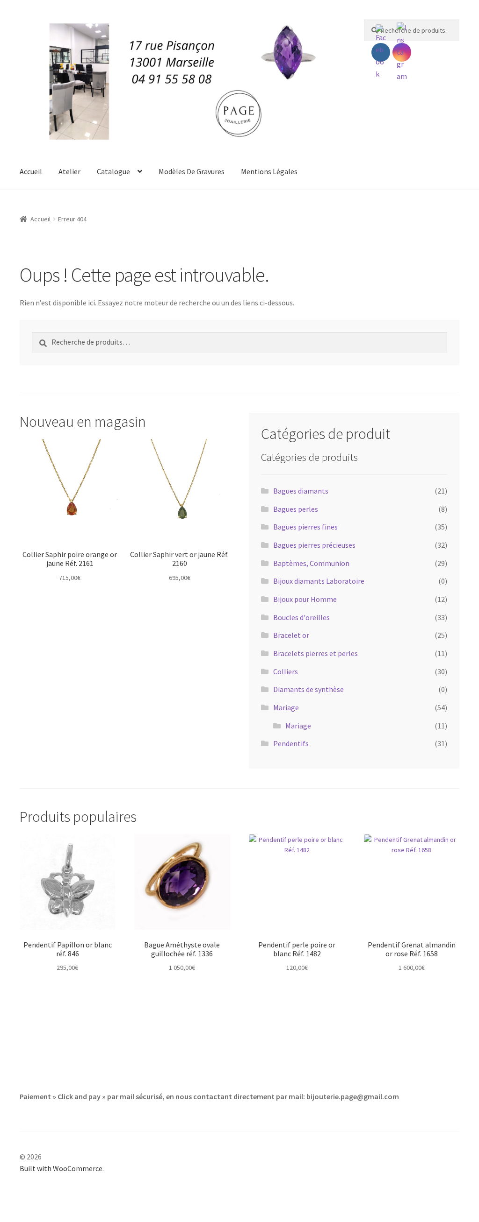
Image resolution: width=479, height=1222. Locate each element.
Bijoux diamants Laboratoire (318, 581)
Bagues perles (295, 509)
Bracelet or (291, 635)
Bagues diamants (300, 490)
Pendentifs (291, 743)
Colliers (285, 671)
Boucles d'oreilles (301, 617)
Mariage (286, 707)
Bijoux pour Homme (305, 599)
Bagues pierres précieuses (314, 545)
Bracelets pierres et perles (315, 653)
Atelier (69, 171)
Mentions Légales (269, 171)
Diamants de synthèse (308, 689)
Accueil (31, 171)
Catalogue (113, 171)
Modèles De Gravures (192, 171)
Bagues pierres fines (305, 526)
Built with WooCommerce (61, 1168)
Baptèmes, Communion (311, 563)
